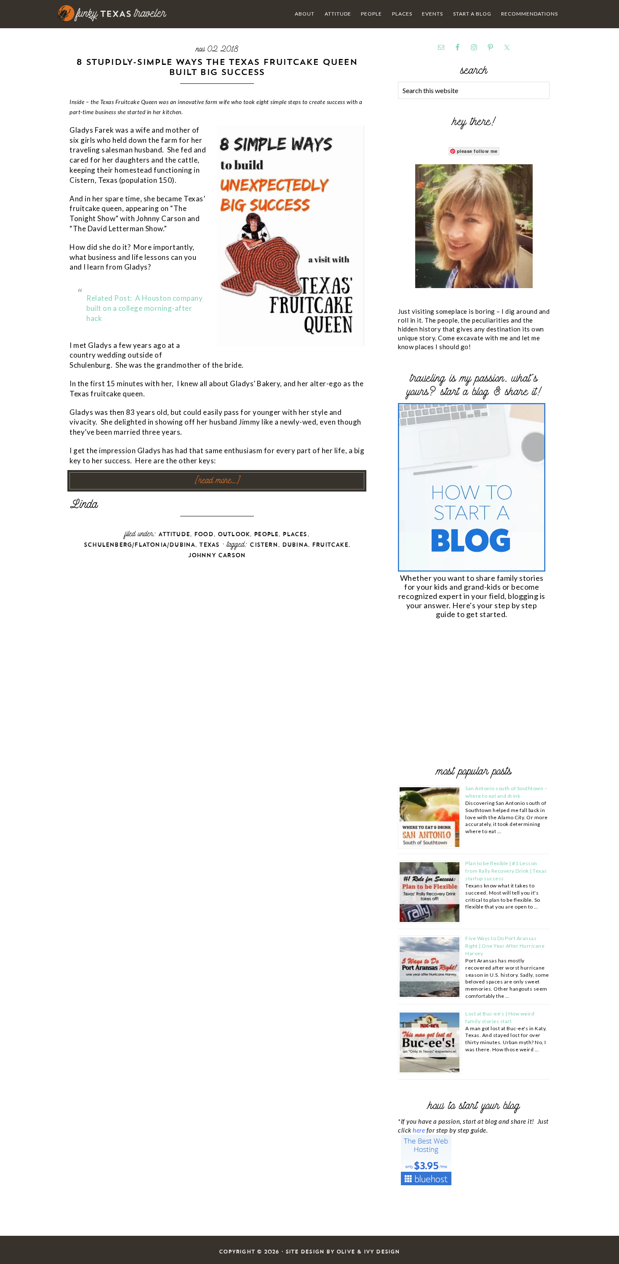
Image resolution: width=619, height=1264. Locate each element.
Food (203, 534)
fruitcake (330, 544)
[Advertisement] (461, 693)
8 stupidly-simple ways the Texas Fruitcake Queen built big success (217, 66)
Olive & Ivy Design (368, 1251)
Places (295, 534)
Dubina (295, 544)
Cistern (263, 544)
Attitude (174, 534)
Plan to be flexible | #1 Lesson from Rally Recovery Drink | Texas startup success (506, 871)
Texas (209, 544)
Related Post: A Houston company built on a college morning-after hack (144, 308)
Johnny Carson (217, 555)
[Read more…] (217, 481)
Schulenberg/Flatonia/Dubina (139, 544)
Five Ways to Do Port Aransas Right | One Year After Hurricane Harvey (504, 946)
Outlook (234, 534)
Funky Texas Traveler (112, 13)
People (266, 534)
